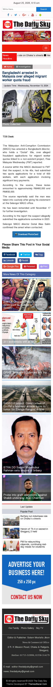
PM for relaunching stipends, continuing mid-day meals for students (33, 544)
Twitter (26, 254)
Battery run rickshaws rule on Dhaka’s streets (33, 517)
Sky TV (39, 628)
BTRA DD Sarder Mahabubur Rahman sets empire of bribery (22, 469)
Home (9, 66)
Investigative (24, 66)
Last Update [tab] (26, 506)
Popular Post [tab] (26, 511)
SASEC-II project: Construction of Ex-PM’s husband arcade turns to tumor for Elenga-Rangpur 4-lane (24, 406)
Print (45, 266)
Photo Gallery (27, 628)
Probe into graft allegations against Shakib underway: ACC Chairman (25, 496)
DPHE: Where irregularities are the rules (25, 374)
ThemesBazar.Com (37, 684)
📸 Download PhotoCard (26, 234)
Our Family (14, 628)
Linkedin (10, 260)
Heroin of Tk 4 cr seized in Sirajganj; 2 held (34, 530)
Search (43, 9)
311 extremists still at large (20, 342)
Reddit (24, 260)
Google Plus (13, 266)
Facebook (10, 254)
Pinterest (30, 266)
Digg (40, 254)
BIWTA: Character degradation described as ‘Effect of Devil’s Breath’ (22, 305)
